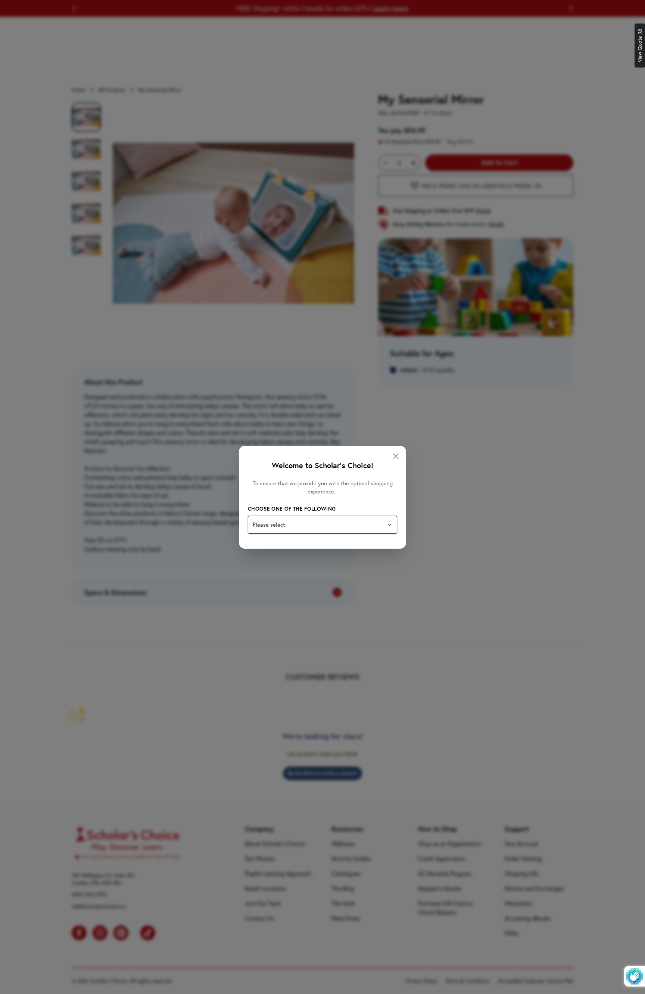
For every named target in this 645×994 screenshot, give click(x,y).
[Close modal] (395, 456)
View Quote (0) (639, 45)
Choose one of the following (292, 508)
